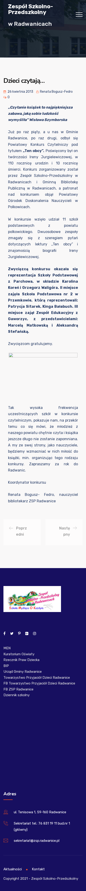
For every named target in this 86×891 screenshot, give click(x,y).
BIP (6, 666)
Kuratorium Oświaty (18, 654)
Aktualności (12, 869)
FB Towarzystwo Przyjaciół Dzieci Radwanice (39, 683)
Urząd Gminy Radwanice (22, 672)
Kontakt (38, 869)
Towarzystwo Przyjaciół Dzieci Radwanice (36, 677)
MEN (7, 648)
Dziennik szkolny (16, 695)
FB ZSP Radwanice (18, 689)
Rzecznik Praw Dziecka (21, 660)
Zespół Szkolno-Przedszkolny (30, 9)
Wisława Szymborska (48, 120)
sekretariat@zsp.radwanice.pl (36, 841)
